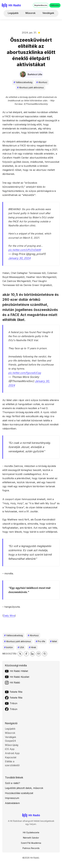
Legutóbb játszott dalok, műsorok (24, 788)
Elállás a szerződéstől (12, 763)
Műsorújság (11, 744)
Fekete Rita (16, 691)
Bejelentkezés (40, 5)
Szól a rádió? (12, 783)
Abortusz (41, 82)
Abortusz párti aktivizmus (30, 87)
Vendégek (48, 13)
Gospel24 (10, 740)
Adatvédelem (12, 803)
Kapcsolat (10, 757)
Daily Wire (9, 615)
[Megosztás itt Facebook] (26, 653)
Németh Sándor (31, 837)
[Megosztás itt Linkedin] (32, 653)
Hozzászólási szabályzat (19, 793)
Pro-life (40, 641)
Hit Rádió (15, 682)
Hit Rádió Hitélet (19, 671)
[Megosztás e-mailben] (38, 653)
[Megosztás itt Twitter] (20, 653)
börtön (8, 647)
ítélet (53, 641)
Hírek (32, 647)
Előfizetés (55, 5)
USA (21, 647)
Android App (12, 753)
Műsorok (30, 13)
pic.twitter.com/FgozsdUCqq (24, 372)
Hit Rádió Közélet (19, 676)
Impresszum (12, 798)
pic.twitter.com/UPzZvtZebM (24, 249)
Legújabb (13, 13)
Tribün (13, 703)
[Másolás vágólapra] (44, 653)
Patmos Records (31, 848)
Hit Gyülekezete (31, 832)
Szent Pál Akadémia (31, 843)
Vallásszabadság (23, 82)
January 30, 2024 (19, 258)
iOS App (9, 749)
